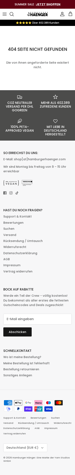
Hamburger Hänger (23, 457)
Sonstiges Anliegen (17, 375)
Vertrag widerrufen (17, 271)
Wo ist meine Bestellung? (22, 357)
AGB (6, 259)
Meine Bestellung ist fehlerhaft (26, 363)
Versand (9, 235)
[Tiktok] (17, 192)
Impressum (11, 265)
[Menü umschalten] (4, 14)
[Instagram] (10, 192)
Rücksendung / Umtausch (23, 241)
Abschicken (17, 332)
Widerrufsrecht (14, 247)
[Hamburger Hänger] (37, 14)
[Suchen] (13, 14)
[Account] (61, 14)
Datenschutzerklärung (20, 253)
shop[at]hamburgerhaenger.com (40, 159)
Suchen (8, 229)
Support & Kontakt (17, 216)
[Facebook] (4, 192)
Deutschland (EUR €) (22, 448)
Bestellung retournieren (21, 369)
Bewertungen (13, 223)
